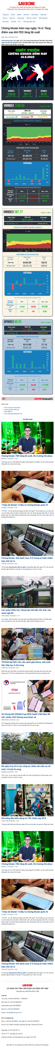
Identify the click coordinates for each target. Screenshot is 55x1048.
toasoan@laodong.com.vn (14, 1012)
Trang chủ (6, 15)
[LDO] (27, 438)
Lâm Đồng (4, 619)
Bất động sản (43, 18)
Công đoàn (20, 18)
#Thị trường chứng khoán (12, 407)
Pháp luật (43, 15)
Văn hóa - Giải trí (31, 18)
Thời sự (5, 18)
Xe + (19, 21)
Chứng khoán (5, 462)
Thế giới (13, 21)
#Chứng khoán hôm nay (11, 409)
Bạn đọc (12, 18)
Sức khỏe (6, 21)
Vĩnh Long (4, 775)
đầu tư (47, 513)
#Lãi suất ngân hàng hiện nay (13, 414)
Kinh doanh (34, 15)
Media (19, 15)
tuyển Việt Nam (6, 725)
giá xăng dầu (32, 824)
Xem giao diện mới (29, 21)
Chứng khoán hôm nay (8, 40)
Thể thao (26, 15)
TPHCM (4, 511)
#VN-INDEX (8, 411)
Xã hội (13, 15)
